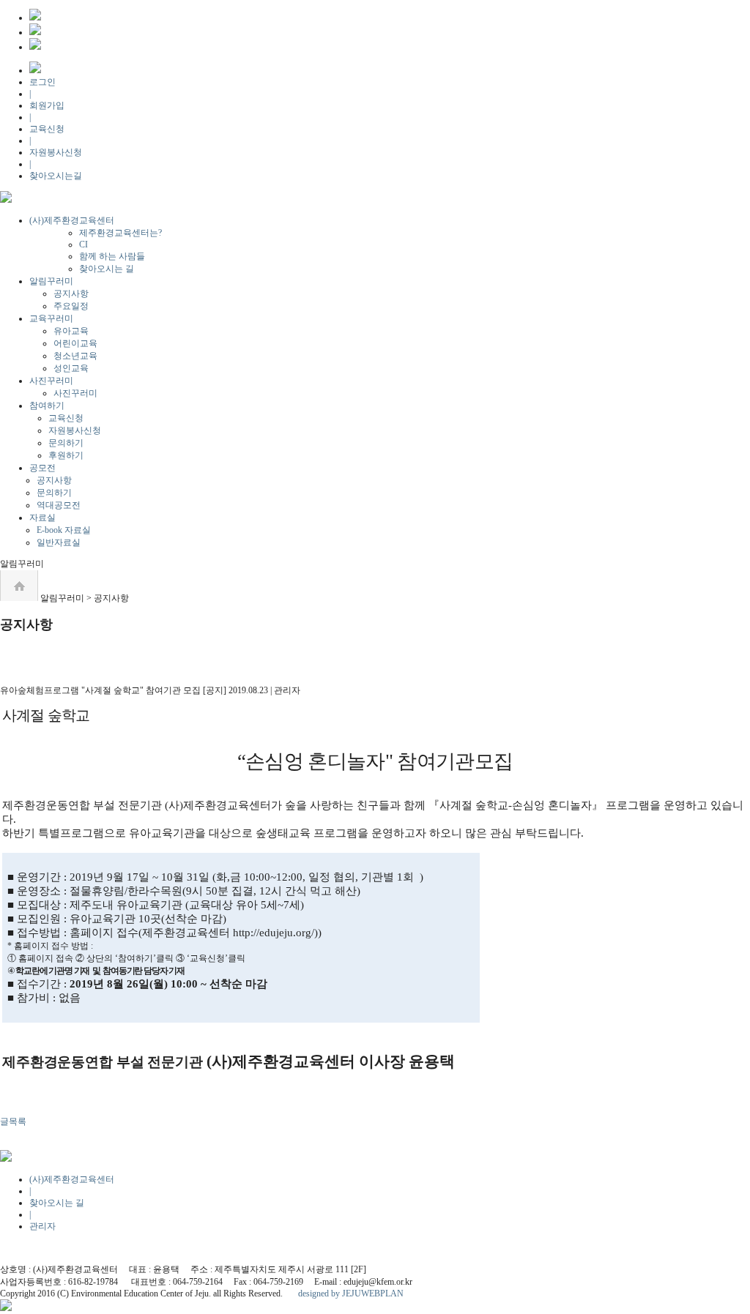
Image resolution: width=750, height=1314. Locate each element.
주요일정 (71, 306)
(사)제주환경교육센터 (71, 220)
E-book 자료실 (64, 530)
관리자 (42, 1226)
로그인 (42, 82)
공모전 (42, 468)
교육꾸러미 (51, 318)
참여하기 (46, 405)
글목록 (13, 1121)
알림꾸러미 (51, 281)
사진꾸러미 (51, 381)
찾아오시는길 (55, 176)
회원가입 (46, 105)
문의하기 (65, 443)
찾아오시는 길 (106, 269)
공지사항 (71, 293)
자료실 (42, 517)
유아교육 (71, 331)
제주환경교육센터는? (120, 233)
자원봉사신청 (55, 152)
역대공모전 (59, 505)
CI (83, 244)
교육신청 (46, 129)
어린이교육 (75, 343)
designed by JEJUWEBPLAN (351, 1293)
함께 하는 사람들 (112, 256)
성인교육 (71, 368)
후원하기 (65, 455)
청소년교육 (75, 356)
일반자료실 (59, 542)
